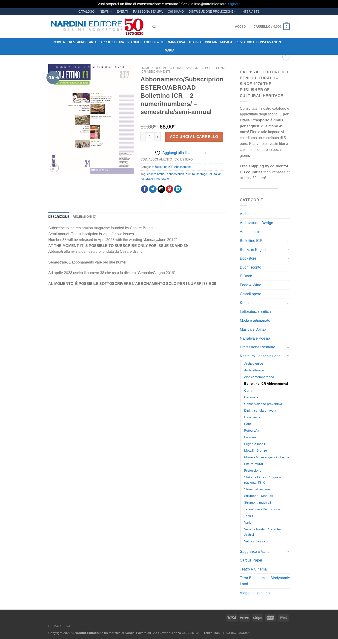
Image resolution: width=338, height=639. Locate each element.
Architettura (112, 42)
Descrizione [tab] (58, 216)
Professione (252, 470)
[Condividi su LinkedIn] (178, 189)
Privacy (54, 626)
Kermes (246, 303)
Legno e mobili (255, 444)
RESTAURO (77, 42)
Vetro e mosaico (256, 541)
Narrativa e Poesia (255, 338)
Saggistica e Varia (254, 551)
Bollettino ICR (251, 241)
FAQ (67, 626)
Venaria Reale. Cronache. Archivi (263, 531)
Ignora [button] (235, 4)
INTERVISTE (251, 11)
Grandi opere (250, 294)
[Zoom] (54, 167)
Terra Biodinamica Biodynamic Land (265, 581)
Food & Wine (154, 42)
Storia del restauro (257, 489)
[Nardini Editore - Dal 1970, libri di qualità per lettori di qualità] (97, 26)
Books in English (253, 250)
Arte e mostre (250, 232)
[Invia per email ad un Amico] (161, 189)
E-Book (246, 276)
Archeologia (250, 214)
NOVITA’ (60, 42)
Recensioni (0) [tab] (85, 216)
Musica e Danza (253, 329)
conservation (175, 174)
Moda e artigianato (255, 320)
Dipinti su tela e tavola (260, 410)
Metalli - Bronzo (255, 450)
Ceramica (251, 397)
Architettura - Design (256, 223)
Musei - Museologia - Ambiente (266, 457)
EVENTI (122, 11)
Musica (226, 42)
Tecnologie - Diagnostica (262, 509)
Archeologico (253, 363)
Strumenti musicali (257, 502)
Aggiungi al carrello (194, 137)
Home (145, 68)
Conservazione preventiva (263, 404)
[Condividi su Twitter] (153, 189)
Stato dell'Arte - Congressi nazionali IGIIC (263, 479)
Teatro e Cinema (203, 42)
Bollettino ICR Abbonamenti (266, 383)
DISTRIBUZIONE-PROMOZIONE (211, 11)
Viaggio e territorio (255, 593)
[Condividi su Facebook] (144, 189)
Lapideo (250, 437)
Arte (93, 42)
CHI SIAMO (176, 11)
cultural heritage (196, 174)
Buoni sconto (250, 267)
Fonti (248, 424)
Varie (248, 522)
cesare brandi (156, 174)
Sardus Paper (251, 560)
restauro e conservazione (259, 42)
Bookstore (248, 258)
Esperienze (252, 417)
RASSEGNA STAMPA (148, 11)
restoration (163, 178)
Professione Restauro (257, 347)
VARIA (169, 50)
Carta (248, 390)
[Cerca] (154, 26)
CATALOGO (86, 11)
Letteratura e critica (255, 312)
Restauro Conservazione (260, 356)
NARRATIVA (176, 42)
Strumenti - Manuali (258, 496)
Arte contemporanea (259, 377)
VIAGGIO (134, 42)
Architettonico (254, 370)
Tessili (248, 516)
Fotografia (251, 430)
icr (210, 174)
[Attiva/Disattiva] (288, 241)
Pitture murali (254, 464)
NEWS (104, 11)
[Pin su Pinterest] (169, 189)
